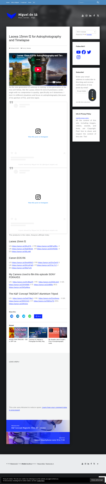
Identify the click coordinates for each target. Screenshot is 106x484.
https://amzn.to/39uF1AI (22, 268)
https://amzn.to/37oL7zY (47, 265)
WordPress (29, 463)
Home (8, 2)
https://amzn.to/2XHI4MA (19, 285)
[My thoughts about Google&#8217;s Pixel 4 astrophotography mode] (58, 332)
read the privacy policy (82, 118)
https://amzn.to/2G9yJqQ (49, 282)
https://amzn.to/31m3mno (49, 298)
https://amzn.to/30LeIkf (21, 251)
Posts (29, 2)
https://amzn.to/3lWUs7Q (44, 301)
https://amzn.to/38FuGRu (47, 246)
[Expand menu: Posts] (34, 2)
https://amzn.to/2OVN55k (47, 249)
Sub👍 (92, 95)
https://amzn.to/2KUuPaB (22, 265)
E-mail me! (23, 2)
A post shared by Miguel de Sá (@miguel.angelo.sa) (38, 164)
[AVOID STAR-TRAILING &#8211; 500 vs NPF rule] (18, 332)
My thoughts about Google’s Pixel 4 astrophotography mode (57, 341)
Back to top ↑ (50, 463)
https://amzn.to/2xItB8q (43, 285)
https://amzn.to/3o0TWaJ (23, 298)
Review (29, 48)
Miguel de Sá (28, 15)
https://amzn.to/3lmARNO (22, 262)
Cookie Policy (41, 481)
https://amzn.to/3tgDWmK (22, 249)
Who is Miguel (15, 2)
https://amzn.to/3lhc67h (21, 246)
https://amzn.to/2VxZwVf (48, 262)
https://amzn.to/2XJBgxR (23, 282)
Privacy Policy (41, 463)
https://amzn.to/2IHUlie (18, 304)
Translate (89, 34)
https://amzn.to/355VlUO (19, 301)
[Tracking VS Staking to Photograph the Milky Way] (38, 332)
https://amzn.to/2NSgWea (19, 287)
